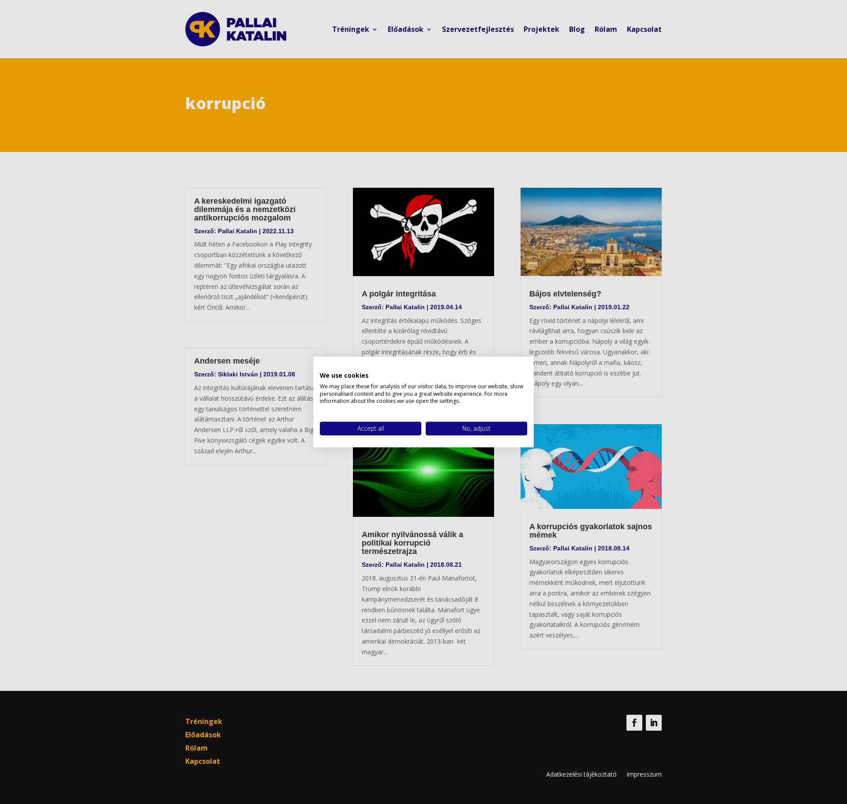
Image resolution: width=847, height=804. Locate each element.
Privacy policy (508, 368)
